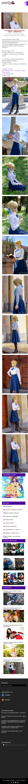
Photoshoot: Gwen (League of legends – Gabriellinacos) (12, 591)
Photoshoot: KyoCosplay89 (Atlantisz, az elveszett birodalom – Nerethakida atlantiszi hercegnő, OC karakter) (13, 722)
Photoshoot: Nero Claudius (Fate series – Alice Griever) (13, 660)
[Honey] (13, 555)
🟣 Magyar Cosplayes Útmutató (11, 513)
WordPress (23, 780)
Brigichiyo (14, 35)
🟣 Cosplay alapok (7, 506)
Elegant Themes (10, 780)
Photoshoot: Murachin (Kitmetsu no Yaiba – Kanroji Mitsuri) (13, 716)
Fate (18, 35)
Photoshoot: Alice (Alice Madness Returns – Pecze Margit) (13, 626)
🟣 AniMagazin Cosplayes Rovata (11, 533)
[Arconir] (13, 570)
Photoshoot (23, 35)
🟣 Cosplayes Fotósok (8, 523)
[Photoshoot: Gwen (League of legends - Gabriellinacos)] (13, 604)
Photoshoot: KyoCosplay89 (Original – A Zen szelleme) (11, 731)
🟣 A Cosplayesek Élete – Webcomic (11, 529)
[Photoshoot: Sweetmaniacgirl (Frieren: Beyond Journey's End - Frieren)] (13, 621)
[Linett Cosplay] (13, 584)
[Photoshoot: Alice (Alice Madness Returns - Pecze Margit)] (13, 639)
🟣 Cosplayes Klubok (8, 519)
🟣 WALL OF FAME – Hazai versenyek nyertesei (11, 537)
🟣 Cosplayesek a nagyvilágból (10, 516)
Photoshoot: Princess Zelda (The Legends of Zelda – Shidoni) (13, 643)
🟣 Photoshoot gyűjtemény (9, 526)
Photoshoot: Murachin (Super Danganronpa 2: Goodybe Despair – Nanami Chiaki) (12, 727)
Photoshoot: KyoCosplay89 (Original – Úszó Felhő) (13, 712)
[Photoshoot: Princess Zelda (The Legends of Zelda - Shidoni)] (13, 656)
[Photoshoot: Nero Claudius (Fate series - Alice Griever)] (13, 673)
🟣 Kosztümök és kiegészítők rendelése (12, 509)
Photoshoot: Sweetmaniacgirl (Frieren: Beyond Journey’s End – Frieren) (12, 608)
